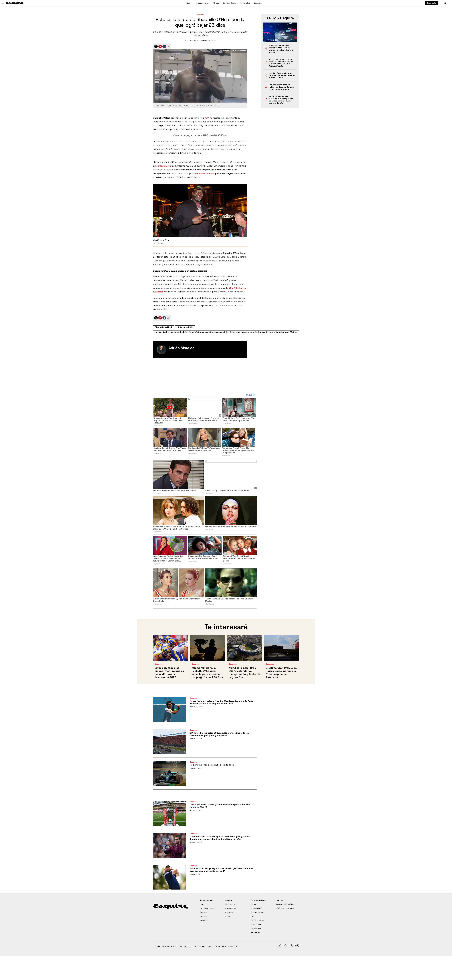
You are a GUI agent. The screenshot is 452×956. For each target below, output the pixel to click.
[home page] (15, 3)
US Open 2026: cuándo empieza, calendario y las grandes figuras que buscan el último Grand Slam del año (220, 837)
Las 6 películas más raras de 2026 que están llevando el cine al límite (282, 75)
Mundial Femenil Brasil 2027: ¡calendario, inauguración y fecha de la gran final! (244, 672)
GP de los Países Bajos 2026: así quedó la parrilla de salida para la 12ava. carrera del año (281, 99)
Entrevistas (245, 3)
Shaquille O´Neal (163, 327)
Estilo (189, 3)
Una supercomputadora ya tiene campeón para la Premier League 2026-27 (220, 805)
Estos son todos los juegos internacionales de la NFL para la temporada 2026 (169, 672)
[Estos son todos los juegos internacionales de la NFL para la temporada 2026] (170, 648)
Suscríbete (431, 3)
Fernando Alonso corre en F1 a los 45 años (212, 764)
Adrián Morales (209, 40)
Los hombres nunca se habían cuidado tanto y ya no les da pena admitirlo (281, 87)
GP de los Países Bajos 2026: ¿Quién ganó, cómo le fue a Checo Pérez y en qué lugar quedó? (219, 734)
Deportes (258, 3)
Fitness (216, 3)
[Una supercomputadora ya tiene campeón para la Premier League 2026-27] (169, 813)
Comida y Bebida (229, 3)
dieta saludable (185, 327)
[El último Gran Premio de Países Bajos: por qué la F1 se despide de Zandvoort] (281, 648)
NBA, (207, 117)
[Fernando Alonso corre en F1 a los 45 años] (169, 773)
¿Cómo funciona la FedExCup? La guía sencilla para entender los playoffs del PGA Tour (207, 672)
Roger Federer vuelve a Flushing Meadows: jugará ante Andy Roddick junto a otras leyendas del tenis (221, 702)
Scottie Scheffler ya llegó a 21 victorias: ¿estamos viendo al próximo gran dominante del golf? (221, 869)
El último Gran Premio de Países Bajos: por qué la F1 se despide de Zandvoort (281, 672)
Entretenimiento (202, 3)
